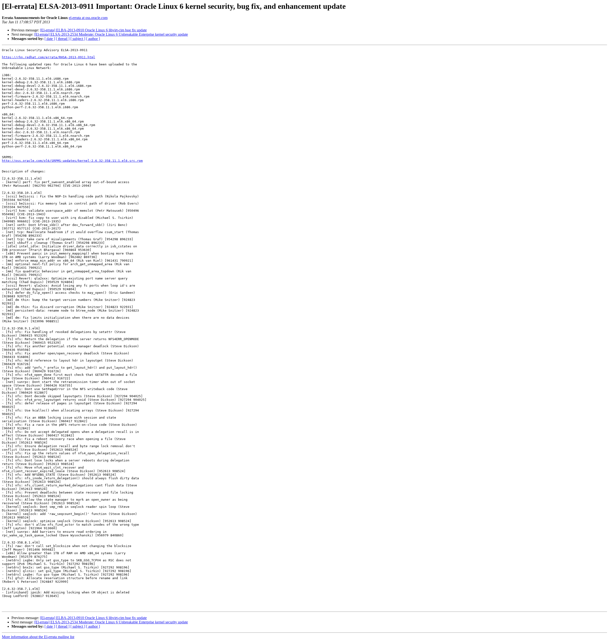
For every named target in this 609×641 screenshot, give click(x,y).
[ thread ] (62, 39)
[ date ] (49, 39)
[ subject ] (77, 39)
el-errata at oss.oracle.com (88, 18)
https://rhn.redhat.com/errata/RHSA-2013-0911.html (48, 57)
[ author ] (93, 39)
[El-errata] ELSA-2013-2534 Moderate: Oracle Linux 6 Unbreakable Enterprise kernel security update (111, 34)
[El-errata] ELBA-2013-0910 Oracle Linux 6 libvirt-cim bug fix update (93, 30)
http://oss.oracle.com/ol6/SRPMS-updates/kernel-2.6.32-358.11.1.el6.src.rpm (72, 160)
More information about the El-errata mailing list (38, 637)
